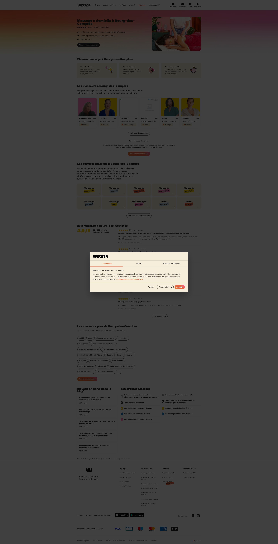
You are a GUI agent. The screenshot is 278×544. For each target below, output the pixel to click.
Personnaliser (164, 287)
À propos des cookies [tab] (171, 263)
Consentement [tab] (106, 263)
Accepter (179, 287)
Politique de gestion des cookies (129, 279)
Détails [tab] (139, 263)
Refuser (151, 287)
